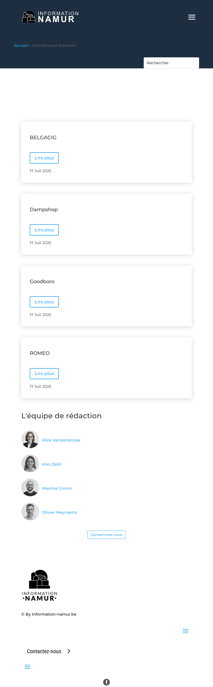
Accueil (21, 45)
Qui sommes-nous (106, 535)
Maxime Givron (57, 488)
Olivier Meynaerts (59, 512)
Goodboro (42, 281)
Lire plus (44, 158)
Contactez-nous (44, 651)
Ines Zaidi (51, 464)
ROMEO (40, 353)
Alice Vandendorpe (61, 440)
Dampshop (44, 209)
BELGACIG (43, 138)
